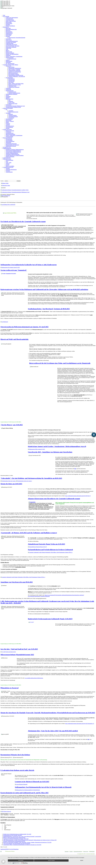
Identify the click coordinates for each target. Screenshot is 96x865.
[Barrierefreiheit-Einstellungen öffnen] (94, 435)
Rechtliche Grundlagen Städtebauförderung (15, 149)
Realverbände (8, 120)
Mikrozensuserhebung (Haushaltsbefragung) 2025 (17, 654)
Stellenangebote (9, 61)
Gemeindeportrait (9, 18)
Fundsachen (8, 38)
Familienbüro (8, 131)
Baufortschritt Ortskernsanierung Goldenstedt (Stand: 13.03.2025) (50, 619)
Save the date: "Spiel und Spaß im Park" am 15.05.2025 (19, 649)
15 (13, 849)
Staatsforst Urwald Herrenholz (14, 71)
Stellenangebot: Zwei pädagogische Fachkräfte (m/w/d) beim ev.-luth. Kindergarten (29, 265)
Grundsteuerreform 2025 (8, 167)
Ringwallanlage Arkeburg (13, 74)
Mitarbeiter (10, 114)
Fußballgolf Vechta (12, 85)
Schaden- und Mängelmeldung (12, 54)
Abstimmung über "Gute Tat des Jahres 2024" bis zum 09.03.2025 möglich (53, 731)
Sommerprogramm (9, 57)
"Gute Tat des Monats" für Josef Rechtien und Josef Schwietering (16, 843)
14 (12, 849)
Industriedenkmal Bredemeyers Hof (15, 75)
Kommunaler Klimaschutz (11, 143)
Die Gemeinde (6, 16)
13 (11, 849)
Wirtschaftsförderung (10, 141)
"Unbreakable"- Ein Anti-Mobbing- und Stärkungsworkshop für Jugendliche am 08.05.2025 (31, 478)
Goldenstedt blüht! (9, 43)
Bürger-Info (8, 28)
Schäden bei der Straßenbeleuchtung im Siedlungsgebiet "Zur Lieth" (17, 834)
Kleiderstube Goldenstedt (11, 47)
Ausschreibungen (9, 127)
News (7, 161)
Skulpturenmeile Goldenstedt (14, 70)
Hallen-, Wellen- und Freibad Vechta (15, 83)
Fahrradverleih (11, 81)
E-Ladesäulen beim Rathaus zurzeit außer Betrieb (17, 770)
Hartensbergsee (11, 80)
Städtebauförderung (7, 148)
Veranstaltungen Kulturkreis (11, 94)
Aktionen (8, 163)
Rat (6, 109)
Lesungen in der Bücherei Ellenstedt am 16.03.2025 (32, 781)
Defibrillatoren (9, 34)
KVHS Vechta (11, 102)
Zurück (3, 849)
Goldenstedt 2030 (6, 157)
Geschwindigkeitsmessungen (12, 41)
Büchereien (10, 101)
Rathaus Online (9, 51)
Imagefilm (8, 24)
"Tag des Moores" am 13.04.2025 (12, 425)
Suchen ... (3, 180)
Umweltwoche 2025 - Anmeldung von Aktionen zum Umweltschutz (50, 452)
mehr (81, 860)
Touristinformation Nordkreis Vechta (13, 107)
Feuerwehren (8, 35)
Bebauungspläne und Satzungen (12, 144)
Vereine (7, 95)
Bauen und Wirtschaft (7, 137)
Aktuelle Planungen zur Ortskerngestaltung (15, 155)
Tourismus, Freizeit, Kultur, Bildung (10, 64)
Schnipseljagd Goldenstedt (13, 87)
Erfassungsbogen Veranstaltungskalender (16, 37)
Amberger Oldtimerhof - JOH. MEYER (16, 76)
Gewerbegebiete (9, 140)
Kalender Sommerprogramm (14, 93)
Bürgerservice (6, 27)
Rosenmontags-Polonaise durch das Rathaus (15, 755)
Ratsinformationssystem (13, 111)
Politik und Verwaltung (8, 108)
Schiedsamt (8, 55)
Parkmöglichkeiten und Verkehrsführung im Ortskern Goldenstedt (50, 549)
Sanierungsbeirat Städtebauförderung (13, 150)
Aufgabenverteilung (12, 115)
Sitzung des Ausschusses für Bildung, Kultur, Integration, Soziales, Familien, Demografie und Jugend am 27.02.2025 (27, 842)
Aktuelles (8, 168)
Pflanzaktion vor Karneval (9, 688)
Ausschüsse (10, 110)
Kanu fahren (11, 82)
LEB (9, 100)
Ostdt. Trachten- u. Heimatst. (14, 69)
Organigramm (11, 117)
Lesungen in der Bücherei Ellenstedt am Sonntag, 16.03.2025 (15, 838)
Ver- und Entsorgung (10, 63)
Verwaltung (8, 113)
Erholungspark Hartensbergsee (14, 68)
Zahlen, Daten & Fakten (11, 21)
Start (4, 15)
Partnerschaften (9, 23)
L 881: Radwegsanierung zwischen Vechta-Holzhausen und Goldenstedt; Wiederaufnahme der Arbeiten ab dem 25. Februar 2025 (29, 840)
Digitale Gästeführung (10, 25)
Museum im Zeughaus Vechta (14, 84)
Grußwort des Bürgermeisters (12, 17)
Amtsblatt (8, 124)
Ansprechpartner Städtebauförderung (13, 151)
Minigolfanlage (11, 78)
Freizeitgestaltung (9, 77)
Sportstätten (8, 96)
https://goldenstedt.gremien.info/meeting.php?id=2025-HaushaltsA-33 (79, 723)
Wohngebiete (8, 142)
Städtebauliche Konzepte (11, 146)
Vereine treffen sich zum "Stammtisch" (14, 270)
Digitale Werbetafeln (10, 156)
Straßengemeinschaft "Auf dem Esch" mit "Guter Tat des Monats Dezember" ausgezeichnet (22, 836)
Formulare (8, 36)
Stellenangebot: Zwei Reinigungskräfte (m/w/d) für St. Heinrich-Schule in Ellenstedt (43, 787)
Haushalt (7, 128)
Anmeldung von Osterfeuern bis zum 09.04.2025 (17, 582)
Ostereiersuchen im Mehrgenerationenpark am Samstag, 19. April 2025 (24, 327)
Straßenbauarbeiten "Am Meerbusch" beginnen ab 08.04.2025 (49, 309)
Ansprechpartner (9, 171)
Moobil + (8, 50)
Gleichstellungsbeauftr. (13, 116)
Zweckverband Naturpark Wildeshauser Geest (15, 106)
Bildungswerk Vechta (12, 103)
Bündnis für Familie (10, 130)
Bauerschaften (9, 22)
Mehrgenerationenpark (13, 73)
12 (10, 849)
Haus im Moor (11, 67)
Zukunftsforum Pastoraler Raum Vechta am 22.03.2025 (46, 544)
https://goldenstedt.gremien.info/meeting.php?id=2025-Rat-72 (78, 495)
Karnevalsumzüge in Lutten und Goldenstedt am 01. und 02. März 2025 (24, 793)
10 (8, 849)
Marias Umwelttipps (10, 166)
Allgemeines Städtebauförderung (12, 154)
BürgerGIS (8, 30)
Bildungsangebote (9, 98)
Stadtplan (8, 60)
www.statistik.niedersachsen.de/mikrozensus (34, 678)
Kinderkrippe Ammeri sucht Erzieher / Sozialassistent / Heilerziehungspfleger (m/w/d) (57, 446)
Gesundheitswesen (9, 133)
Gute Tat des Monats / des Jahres (12, 45)
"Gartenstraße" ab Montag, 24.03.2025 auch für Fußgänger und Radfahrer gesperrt (29, 533)
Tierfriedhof (8, 62)
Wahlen (7, 122)
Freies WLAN (9, 40)
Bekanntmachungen (10, 126)
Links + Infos (8, 162)
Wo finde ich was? (7, 147)
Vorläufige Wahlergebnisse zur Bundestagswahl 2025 (14, 841)
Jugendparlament (9, 118)
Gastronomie (8, 89)
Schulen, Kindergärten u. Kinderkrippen (14, 56)
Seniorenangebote (9, 136)
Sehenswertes (8, 65)
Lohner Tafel (8, 48)
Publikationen (8, 104)
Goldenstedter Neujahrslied (11, 44)
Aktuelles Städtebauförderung (12, 153)
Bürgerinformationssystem (11, 29)
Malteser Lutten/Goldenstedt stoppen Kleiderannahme (14, 837)
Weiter (15, 849)
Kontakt (7, 164)
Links (7, 49)
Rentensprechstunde (10, 52)
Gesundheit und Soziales (11, 42)
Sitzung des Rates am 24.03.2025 (11, 484)
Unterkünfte (8, 88)
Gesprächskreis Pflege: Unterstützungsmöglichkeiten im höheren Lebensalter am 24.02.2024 (22, 844)
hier (75, 468)
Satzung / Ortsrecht (10, 121)
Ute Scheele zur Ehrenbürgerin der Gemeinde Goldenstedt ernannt (23, 221)
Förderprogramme (9, 160)
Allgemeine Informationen (11, 169)
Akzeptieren (51, 860)
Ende (17, 849)
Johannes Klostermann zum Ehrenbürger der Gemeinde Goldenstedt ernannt (54, 498)
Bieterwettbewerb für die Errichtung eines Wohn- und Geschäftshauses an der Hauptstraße (59, 363)
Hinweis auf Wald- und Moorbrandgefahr (15, 339)
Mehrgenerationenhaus (10, 134)
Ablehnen (20, 860)
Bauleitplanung (9, 138)
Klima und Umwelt (7, 159)
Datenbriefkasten (9, 32)
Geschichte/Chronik (10, 19)
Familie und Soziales (7, 129)
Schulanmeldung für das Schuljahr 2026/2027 (12, 835)
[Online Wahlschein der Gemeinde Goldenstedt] (5, 185)
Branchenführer (9, 31)
